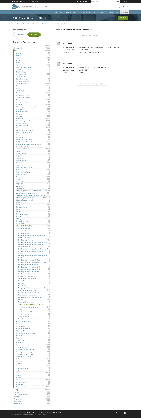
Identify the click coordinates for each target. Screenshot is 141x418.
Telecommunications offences (28, 307)
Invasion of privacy (22, 146)
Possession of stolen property (28, 295)
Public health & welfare (23, 328)
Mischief (19, 163)
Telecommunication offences (59, 23)
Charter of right (21, 72)
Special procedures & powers (25, 354)
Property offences (44, 23)
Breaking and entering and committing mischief (33, 249)
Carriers (18, 69)
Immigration (20, 135)
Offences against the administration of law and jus (32, 195)
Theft (20, 309)
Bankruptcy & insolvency (24, 67)
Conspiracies (20, 76)
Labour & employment (21, 394)
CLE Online (16, 23)
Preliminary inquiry (22, 214)
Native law (19, 181)
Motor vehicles (21, 174)
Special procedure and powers (26, 352)
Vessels (18, 377)
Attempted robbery (24, 229)
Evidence (19, 116)
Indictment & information (24, 139)
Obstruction (20, 188)
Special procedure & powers (25, 349)
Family (16, 390)
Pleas (18, 209)
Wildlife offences (21, 382)
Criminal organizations (23, 97)
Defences (19, 104)
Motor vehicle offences (23, 170)
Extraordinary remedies (23, 121)
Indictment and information (25, 142)
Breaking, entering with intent (27, 276)
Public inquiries (21, 331)
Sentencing (20, 345)
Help (54, 413)
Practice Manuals (59, 12)
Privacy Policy (16, 413)
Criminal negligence (22, 95)
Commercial (18, 48)
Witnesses (19, 384)
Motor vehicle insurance (24, 167)
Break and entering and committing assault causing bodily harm (32, 236)
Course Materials (86, 12)
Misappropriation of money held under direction (33, 288)
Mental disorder (21, 160)
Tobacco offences (22, 368)
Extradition (19, 118)
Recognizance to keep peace (25, 333)
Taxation (19, 361)
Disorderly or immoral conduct (26, 107)
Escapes (19, 114)
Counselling (20, 91)
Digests (20, 34)
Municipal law (20, 177)
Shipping (49, 413)
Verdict (18, 375)
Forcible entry (22, 285)
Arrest (18, 60)
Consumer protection (23, 81)
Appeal (18, 56)
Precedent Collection (72, 12)
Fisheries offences (22, 125)
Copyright (23, 413)
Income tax (19, 137)
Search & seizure (21, 340)
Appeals (18, 58)
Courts (18, 93)
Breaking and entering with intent (29, 267)
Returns (43, 413)
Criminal (33, 23)
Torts (18, 370)
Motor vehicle (20, 165)
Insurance (17, 392)
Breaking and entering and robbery (29, 260)
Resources (19, 335)
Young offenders (21, 387)
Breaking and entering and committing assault (33, 242)
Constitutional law (22, 79)
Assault (18, 65)
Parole (18, 205)
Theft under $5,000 (24, 316)
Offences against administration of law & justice (31, 191)
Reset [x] (93, 30)
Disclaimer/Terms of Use (33, 413)
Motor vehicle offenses (23, 172)
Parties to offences (22, 207)
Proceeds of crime (22, 221)
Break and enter (23, 233)
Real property (18, 401)
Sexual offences (21, 347)
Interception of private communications (28, 144)
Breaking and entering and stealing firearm (32, 262)
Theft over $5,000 (24, 314)
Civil (15, 46)
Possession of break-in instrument (29, 292)
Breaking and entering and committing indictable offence (30, 245)
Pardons (19, 202)
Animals (18, 53)
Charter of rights (21, 74)
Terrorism (19, 363)
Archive (34, 34)
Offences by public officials (24, 200)
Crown (18, 100)
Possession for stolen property (28, 290)
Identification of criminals (24, 132)
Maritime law (20, 158)
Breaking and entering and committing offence (30, 252)
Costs (18, 88)
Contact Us (126, 1)
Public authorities (21, 326)
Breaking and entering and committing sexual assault (33, 257)
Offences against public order (25, 193)
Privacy (18, 219)
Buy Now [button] (123, 17)
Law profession (21, 153)
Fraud (18, 128)
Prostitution (20, 324)
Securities (19, 342)
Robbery (21, 299)
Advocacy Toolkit (114, 12)
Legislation (19, 156)
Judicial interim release (23, 149)
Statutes (19, 359)
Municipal (17, 397)
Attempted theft (23, 231)
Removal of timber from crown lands (30, 297)
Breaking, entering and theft (27, 274)
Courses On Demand (100, 12)
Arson (18, 62)
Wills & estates (18, 404)
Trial (17, 373)
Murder (18, 179)
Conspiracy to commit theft (27, 279)
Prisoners (19, 216)
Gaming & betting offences (24, 130)
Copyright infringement (25, 281)
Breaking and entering (25, 240)
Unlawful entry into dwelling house (29, 319)
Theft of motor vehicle (25, 312)
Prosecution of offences (23, 321)
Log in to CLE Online (123, 7)
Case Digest (124, 12)
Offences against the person (25, 198)
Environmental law (22, 111)
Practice (18, 212)
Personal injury (18, 399)
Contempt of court (22, 84)
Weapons (19, 380)
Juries (18, 151)
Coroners (19, 86)
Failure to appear (21, 123)
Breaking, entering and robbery (28, 272)
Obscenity (19, 186)
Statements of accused (23, 356)
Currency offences (22, 102)
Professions (20, 223)
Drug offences (20, 109)
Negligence (20, 184)
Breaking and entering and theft (28, 265)
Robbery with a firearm (25, 302)
